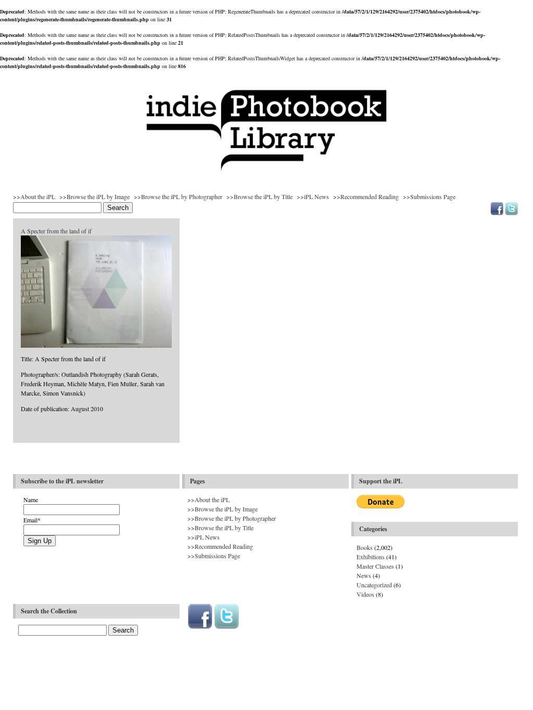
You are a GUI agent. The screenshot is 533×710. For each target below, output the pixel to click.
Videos (365, 594)
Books (365, 547)
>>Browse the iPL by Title (259, 196)
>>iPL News (313, 196)
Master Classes (375, 566)
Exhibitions (371, 557)
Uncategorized (374, 585)
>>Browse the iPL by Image (94, 196)
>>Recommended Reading (366, 196)
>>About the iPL (34, 196)
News (364, 575)
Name (30, 499)
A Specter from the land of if (56, 231)
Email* (32, 520)
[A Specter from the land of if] (96, 345)
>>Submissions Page (429, 196)
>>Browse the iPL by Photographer (178, 196)
